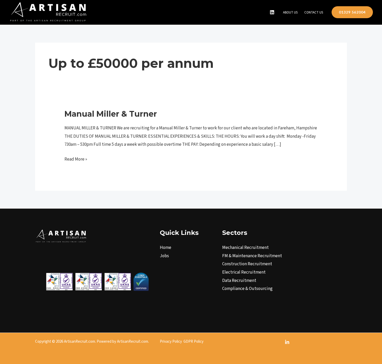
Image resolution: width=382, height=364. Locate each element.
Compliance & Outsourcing (247, 289)
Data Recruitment (239, 280)
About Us (290, 12)
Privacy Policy (171, 341)
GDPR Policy (193, 341)
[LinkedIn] (272, 12)
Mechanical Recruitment (245, 247)
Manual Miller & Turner (110, 114)
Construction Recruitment (247, 264)
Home (165, 247)
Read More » (75, 158)
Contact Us (313, 12)
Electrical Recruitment (244, 272)
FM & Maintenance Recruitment (252, 256)
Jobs (164, 256)
